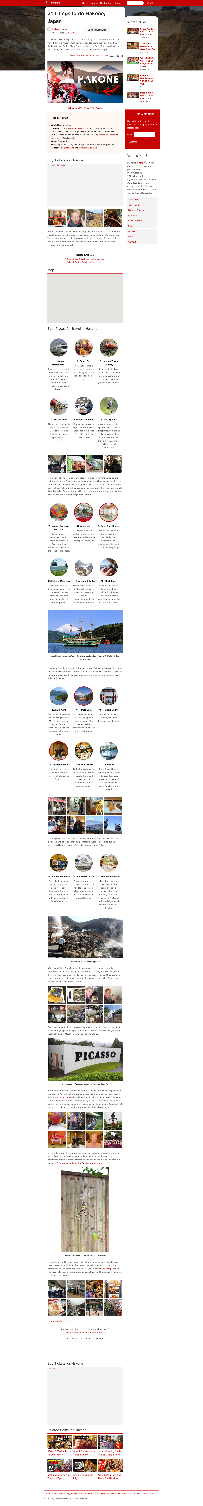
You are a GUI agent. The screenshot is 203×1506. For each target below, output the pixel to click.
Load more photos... (57, 1321)
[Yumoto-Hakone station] (75, 1307)
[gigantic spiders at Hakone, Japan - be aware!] (85, 1209)
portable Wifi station (106, 134)
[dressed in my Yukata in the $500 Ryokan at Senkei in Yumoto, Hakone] (75, 1139)
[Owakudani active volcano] (113, 1013)
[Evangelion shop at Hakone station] (56, 825)
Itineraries (133, 215)
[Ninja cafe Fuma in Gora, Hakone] (94, 1288)
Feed (130, 236)
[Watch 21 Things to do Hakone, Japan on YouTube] (89, 55)
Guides (94, 3)
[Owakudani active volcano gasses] (85, 937)
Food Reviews (135, 220)
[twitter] (136, 249)
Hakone (56, 29)
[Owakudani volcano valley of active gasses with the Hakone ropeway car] (94, 218)
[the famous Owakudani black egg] (113, 994)
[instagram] (148, 249)
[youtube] (142, 249)
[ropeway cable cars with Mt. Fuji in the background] (113, 825)
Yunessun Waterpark (88, 147)
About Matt (133, 199)
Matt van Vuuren (72, 32)
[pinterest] (154, 249)
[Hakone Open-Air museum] (113, 1307)
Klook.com (51, 1368)
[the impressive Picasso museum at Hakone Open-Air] (85, 1059)
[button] (75, 287)
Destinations (106, 3)
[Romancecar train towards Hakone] (56, 464)
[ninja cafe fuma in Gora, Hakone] (56, 806)
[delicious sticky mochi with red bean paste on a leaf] (94, 464)
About (47, 1493)
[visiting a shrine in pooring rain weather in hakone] (75, 1013)
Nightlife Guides (136, 210)
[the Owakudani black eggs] (75, 994)
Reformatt (55, 2)
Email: (130, 134)
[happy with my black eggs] (94, 994)
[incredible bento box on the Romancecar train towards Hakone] (56, 218)
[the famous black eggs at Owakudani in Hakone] (75, 218)
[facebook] (131, 249)
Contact (132, 241)
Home (85, 3)
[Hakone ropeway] (94, 1307)
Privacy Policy (124, 1493)
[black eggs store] (56, 1013)
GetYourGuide (62, 165)
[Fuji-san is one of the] (94, 825)
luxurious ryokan (65, 1097)
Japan (64, 29)
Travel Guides (135, 204)
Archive (132, 231)
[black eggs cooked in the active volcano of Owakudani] (56, 994)
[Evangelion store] (56, 1307)
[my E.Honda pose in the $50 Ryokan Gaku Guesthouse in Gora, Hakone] (56, 1139)
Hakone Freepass (77, 128)
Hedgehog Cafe (67, 147)
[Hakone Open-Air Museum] (113, 218)
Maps (118, 3)
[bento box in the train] (75, 464)
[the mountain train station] (94, 1013)
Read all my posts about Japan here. (85, 1332)
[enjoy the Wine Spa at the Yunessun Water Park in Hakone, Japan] (94, 1139)
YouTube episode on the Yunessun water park (79, 1162)
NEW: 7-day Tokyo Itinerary (85, 108)
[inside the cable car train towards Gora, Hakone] (113, 464)
